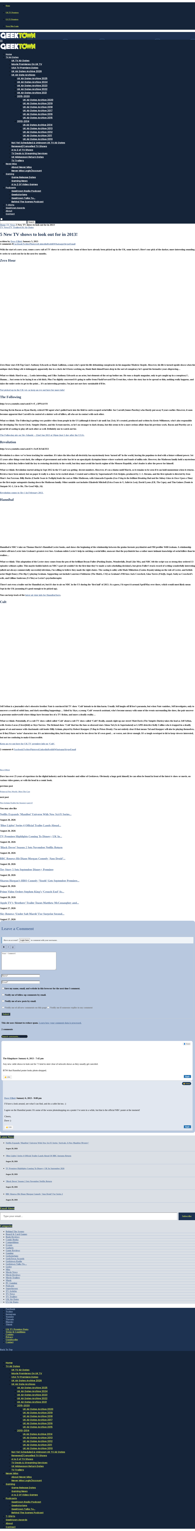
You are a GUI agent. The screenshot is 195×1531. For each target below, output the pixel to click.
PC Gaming (11, 1283)
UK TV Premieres (12, 13)
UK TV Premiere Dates (17, 1329)
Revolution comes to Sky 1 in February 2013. (21, 492)
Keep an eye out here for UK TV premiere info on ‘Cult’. (27, 744)
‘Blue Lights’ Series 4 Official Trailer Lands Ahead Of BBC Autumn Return (38, 1156)
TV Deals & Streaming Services (29, 153)
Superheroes (12, 1288)
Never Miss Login (12, 26)
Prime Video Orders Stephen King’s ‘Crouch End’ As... (32, 891)
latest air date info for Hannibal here (42, 595)
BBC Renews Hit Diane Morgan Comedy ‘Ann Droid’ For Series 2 (34, 1194)
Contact (10, 213)
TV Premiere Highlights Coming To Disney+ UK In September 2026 (35, 1168)
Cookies (9, 1334)
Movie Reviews (13, 1275)
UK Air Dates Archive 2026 (26, 71)
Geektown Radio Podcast (26, 191)
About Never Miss (21, 167)
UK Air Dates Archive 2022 (32, 89)
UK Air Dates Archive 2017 (38, 110)
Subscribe (187, 1216)
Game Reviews (13, 1250)
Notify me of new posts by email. (20, 1001)
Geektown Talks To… (23, 198)
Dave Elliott (16, 241)
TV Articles (11, 1291)
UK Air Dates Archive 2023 (32, 85)
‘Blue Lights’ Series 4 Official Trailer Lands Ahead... (30, 825)
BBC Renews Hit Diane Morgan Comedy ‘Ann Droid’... (32, 858)
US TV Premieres (12, 19)
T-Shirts (10, 204)
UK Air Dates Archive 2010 (38, 139)
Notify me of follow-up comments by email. (25, 995)
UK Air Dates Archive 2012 (38, 132)
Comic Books (12, 1239)
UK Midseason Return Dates (27, 157)
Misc (8, 1269)
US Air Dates (12, 1302)
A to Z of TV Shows (22, 150)
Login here (24, 940)
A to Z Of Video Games (24, 184)
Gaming (10, 173)
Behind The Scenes (15, 1231)
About (9, 210)
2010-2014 (23, 121)
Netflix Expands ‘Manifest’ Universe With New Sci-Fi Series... (36, 814)
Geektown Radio (14, 1261)
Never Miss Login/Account (26, 170)
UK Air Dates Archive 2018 (38, 107)
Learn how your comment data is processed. (60, 1023)
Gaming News (19, 180)
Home (8, 6)
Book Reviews (12, 1237)
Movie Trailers (13, 1277)
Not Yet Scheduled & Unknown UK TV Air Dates (38, 142)
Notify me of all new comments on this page (25, 1007)
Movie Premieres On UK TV (26, 64)
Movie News (12, 1272)
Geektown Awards (15, 207)
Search (31, 222)
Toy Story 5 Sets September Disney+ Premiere (26, 869)
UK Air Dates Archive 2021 (32, 92)
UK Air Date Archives (23, 75)
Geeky (9, 1267)
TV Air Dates (12, 57)
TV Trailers (17, 160)
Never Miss (11, 163)
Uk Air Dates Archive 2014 (37, 125)
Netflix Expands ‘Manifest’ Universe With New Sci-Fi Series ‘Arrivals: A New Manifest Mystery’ (47, 1143)
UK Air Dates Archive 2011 (37, 135)
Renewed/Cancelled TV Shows (29, 146)
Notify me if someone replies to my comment (71, 1007)
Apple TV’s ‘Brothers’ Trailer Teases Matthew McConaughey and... (39, 902)
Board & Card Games (16, 1234)
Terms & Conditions (15, 1332)
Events (9, 1245)
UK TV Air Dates (20, 60)
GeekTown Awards (15, 1258)
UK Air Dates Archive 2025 (32, 78)
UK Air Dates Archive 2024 (32, 82)
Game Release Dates (23, 177)
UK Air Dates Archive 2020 (38, 100)
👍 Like (7, 1077)
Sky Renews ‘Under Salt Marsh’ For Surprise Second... (32, 913)
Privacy (9, 1337)
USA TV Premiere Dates (24, 67)
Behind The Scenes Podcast (27, 201)
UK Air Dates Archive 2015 (38, 117)
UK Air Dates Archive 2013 (38, 128)
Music (9, 1280)
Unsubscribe (12, 1339)
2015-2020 (23, 96)
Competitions (12, 1242)
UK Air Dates (12, 1299)
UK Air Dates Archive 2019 (38, 103)
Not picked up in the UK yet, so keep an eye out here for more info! (32, 390)
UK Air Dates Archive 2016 (38, 114)
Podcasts (11, 187)
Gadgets (10, 1248)
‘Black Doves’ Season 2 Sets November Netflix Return (31, 847)
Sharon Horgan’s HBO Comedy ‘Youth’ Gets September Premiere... (39, 880)
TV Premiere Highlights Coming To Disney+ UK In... (31, 836)
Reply (187, 1076)
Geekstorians (19, 194)
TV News (10, 225)
